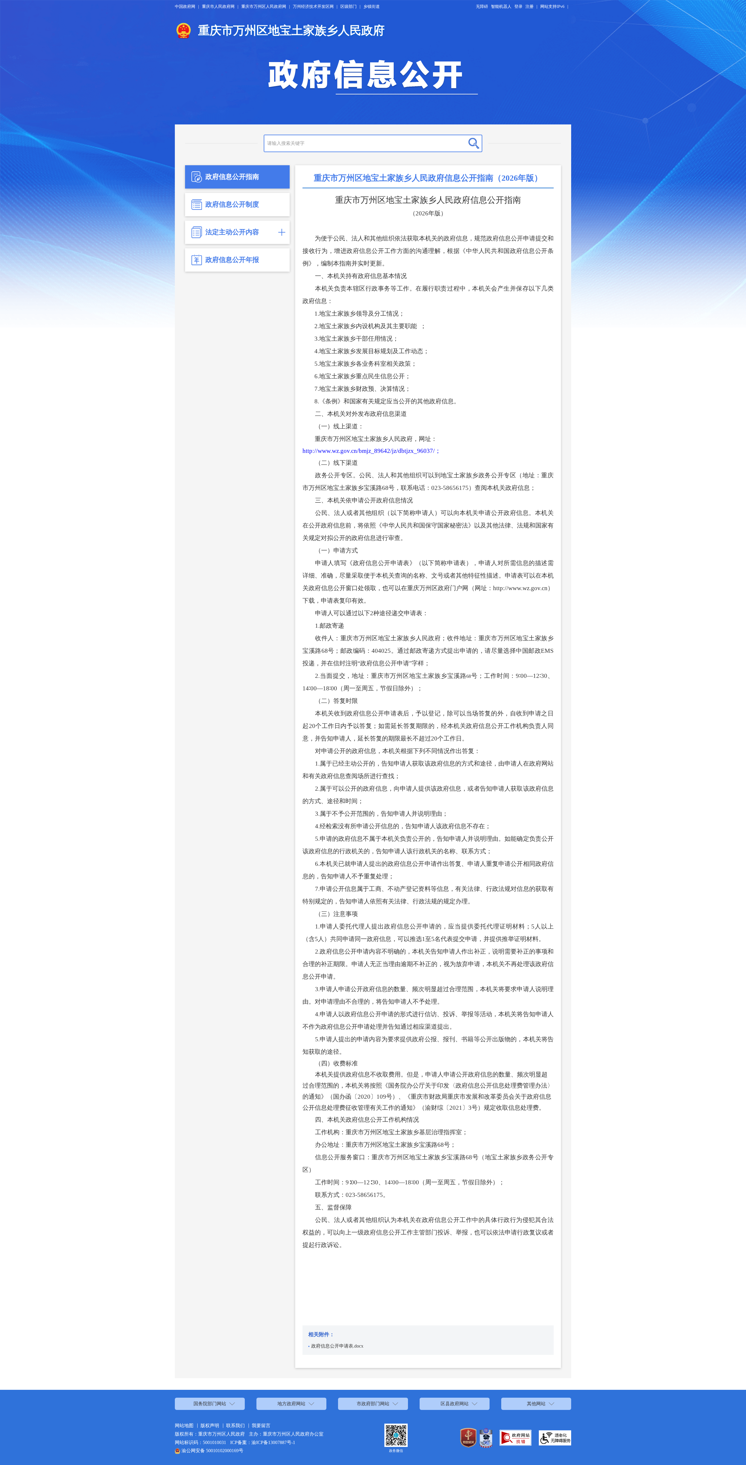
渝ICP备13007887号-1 (273, 1442)
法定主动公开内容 (232, 232)
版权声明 (209, 1425)
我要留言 (261, 1425)
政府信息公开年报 (232, 259)
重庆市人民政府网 (218, 6)
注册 (529, 6)
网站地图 (184, 1425)
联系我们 (235, 1425)
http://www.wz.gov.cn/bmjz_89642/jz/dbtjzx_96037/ (368, 450)
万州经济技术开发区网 (313, 6)
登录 (518, 6)
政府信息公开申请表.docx (337, 1345)
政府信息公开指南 (232, 176)
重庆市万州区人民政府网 (263, 6)
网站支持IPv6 (552, 6)
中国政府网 (185, 6)
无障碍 (482, 6)
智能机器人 (501, 6)
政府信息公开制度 (232, 204)
